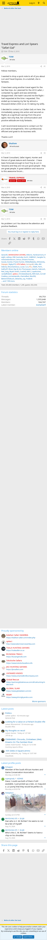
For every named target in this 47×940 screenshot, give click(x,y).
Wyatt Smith (14, 271)
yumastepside (13, 276)
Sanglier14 (41, 257)
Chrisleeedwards (25, 274)
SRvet (10, 269)
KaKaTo (34, 269)
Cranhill (23, 271)
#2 (45, 153)
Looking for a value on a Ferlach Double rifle (25, 721)
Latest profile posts (11, 762)
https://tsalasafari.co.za (15, 650)
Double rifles (10, 726)
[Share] (41, 66)
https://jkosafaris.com (14, 669)
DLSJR (22, 818)
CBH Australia (17, 257)
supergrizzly (10, 778)
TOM (5, 51)
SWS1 (29, 271)
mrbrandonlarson (8, 259)
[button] (4, 3)
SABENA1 (32, 257)
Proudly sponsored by (12, 630)
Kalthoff (4, 269)
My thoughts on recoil (15, 730)
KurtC (26, 257)
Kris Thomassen (25, 269)
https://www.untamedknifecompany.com (22, 676)
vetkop (9, 257)
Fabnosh (41, 269)
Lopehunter (36, 271)
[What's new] (38, 3)
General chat (10, 718)
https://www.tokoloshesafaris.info (19, 663)
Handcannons (38, 255)
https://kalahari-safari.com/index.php (20, 637)
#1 (45, 66)
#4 (45, 219)
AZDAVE (20, 778)
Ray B (16, 269)
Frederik (29, 278)
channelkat (24, 276)
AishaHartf (41, 304)
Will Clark (35, 274)
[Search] (43, 3)
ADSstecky (41, 262)
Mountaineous (13, 267)
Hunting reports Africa (14, 747)
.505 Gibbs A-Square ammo (17, 750)
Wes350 (33, 276)
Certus (18, 259)
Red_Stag (5, 271)
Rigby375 (12, 264)
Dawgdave (9, 793)
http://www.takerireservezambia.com (20, 644)
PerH (40, 267)
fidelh (35, 267)
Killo (36, 264)
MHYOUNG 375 (11, 818)
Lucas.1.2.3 (24, 267)
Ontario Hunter (28, 259)
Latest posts (7, 708)
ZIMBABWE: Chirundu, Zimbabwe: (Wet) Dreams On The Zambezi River (23, 740)
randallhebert (6, 274)
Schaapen (9, 767)
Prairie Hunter (18, 262)
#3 (45, 187)
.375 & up (9, 735)
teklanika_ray (20, 278)
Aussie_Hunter (7, 262)
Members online (9, 250)
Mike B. (29, 255)
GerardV (4, 255)
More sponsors (39, 701)
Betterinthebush (7, 278)
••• (45, 775)
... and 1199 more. (8, 281)
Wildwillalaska (30, 262)
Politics (8, 713)
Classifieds (9, 756)
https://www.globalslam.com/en (18, 691)
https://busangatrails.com (16, 656)
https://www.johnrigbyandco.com (19, 697)
